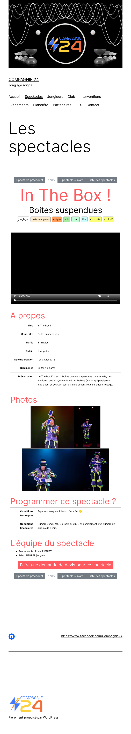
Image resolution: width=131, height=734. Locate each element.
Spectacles (34, 97)
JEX (79, 105)
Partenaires (62, 105)
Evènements (18, 105)
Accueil (14, 97)
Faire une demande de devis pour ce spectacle (65, 564)
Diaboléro (40, 105)
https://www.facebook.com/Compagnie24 (91, 636)
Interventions (90, 97)
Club (71, 97)
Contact (92, 105)
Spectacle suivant (72, 180)
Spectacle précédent (29, 180)
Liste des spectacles (102, 180)
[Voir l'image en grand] (52, 427)
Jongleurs (55, 97)
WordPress (51, 717)
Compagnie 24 (24, 79)
